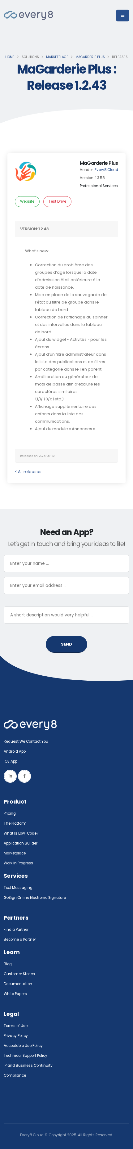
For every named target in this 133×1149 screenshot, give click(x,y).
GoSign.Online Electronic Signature (35, 897)
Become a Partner (20, 939)
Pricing (10, 813)
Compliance (15, 1075)
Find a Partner (16, 929)
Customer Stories (19, 973)
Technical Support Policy (25, 1055)
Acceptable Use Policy (23, 1045)
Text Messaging (18, 887)
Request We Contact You (26, 741)
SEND (66, 644)
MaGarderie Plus (90, 57)
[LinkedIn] (10, 776)
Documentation (18, 983)
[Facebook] (24, 776)
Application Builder (20, 843)
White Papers (15, 993)
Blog (8, 964)
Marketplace (57, 57)
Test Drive (57, 201)
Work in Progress (18, 863)
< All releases (28, 472)
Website (27, 201)
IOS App (12, 761)
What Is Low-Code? (21, 833)
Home (10, 57)
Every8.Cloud (106, 169)
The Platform (15, 823)
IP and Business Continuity (28, 1065)
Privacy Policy (16, 1035)
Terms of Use (16, 1025)
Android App (15, 751)
